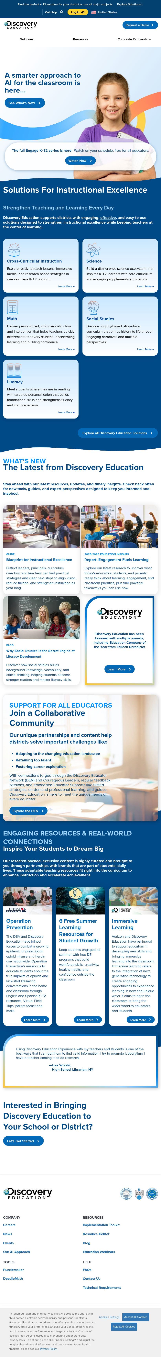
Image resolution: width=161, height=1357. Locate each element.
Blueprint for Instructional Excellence (39, 557)
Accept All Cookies (135, 1316)
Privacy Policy (48, 1348)
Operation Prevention (19, 924)
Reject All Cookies (124, 1326)
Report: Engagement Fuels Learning (116, 557)
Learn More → (66, 286)
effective (108, 217)
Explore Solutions (130, 4)
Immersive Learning (124, 924)
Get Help (51, 12)
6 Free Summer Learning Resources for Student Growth (78, 931)
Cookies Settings (109, 1316)
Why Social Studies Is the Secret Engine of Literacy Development (40, 651)
